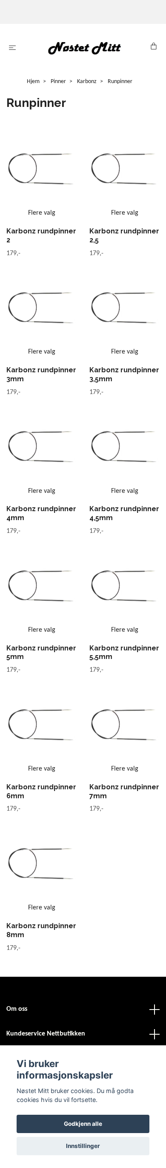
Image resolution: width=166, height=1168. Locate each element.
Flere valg (41, 213)
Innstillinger (83, 1145)
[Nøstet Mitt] (85, 48)
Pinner (58, 81)
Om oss (16, 1009)
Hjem (33, 81)
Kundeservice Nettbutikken (45, 1033)
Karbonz (87, 81)
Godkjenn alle (83, 1123)
